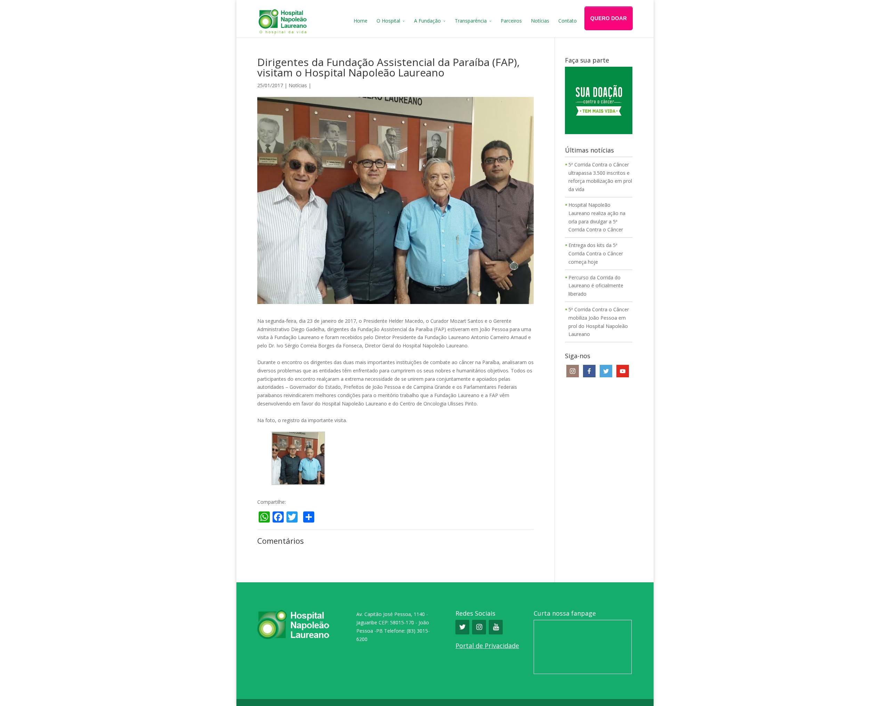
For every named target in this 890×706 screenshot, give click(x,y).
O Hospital (388, 20)
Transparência (471, 20)
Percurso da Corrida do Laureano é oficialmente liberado (595, 285)
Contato (567, 20)
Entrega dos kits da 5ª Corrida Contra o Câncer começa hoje (595, 253)
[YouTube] (496, 627)
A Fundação (427, 20)
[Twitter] (462, 627)
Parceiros (511, 20)
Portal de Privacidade (487, 645)
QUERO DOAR (608, 18)
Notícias (540, 20)
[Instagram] (479, 627)
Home (360, 20)
